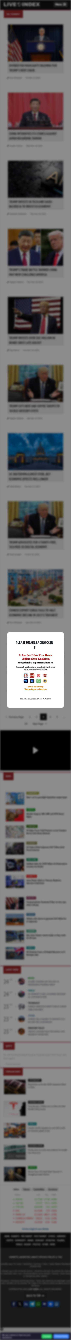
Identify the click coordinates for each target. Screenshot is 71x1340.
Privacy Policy (61, 1336)
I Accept (46, 1336)
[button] (61, 4)
